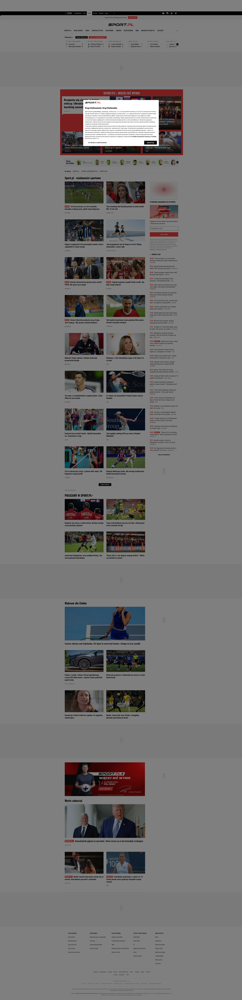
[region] (121, 123)
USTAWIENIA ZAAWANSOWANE (97, 142)
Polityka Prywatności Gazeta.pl (141, 136)
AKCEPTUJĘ (150, 142)
